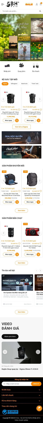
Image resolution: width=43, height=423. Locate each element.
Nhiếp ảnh (7, 71)
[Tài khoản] (36, 4)
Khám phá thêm (10, 336)
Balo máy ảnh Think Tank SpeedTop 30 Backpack (32, 194)
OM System (26, 243)
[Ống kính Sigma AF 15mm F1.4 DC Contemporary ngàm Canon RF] (10, 98)
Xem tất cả (21, 127)
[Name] (40, 11)
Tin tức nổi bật (8, 270)
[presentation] (36, 270)
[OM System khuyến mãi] (21, 152)
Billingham (14, 83)
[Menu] (2, 4)
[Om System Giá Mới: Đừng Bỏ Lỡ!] (17, 282)
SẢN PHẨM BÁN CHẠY (12, 218)
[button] (15, 59)
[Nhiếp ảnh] (7, 65)
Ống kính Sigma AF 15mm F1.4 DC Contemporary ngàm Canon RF (11, 113)
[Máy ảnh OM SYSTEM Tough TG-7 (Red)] (32, 232)
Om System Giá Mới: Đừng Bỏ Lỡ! (15, 293)
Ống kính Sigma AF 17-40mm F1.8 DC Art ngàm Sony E (11, 247)
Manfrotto (24, 83)
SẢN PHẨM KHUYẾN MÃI (13, 166)
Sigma (5, 83)
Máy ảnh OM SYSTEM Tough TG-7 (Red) (32, 247)
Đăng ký (36, 384)
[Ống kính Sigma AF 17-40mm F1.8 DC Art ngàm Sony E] (11, 232)
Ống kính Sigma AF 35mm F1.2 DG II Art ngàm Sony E (32, 113)
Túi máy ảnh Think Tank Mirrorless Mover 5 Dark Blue (11, 194)
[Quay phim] (21, 65)
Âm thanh (35, 71)
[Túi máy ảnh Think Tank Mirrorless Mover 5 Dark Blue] (11, 179)
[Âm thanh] (36, 65)
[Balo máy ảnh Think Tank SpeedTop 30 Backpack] (32, 179)
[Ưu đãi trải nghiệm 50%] (21, 137)
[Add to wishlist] (19, 110)
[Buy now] (17, 120)
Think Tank (35, 83)
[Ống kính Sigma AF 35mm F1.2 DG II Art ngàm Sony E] (32, 98)
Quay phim (21, 71)
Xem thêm (21, 210)
